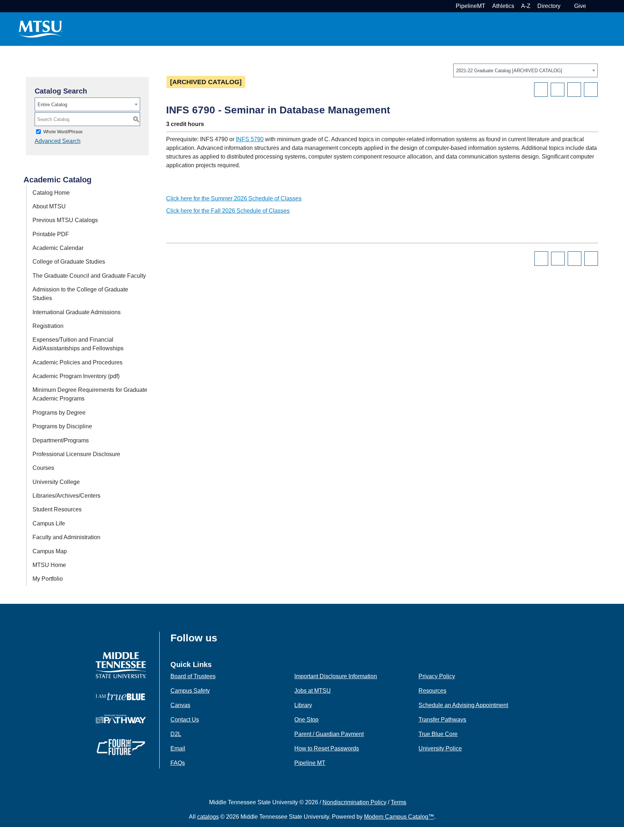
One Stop (306, 719)
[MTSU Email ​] (566, 6)
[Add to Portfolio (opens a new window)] (541, 89)
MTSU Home (49, 565)
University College (56, 482)
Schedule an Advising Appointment (463, 705)
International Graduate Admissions (76, 312)
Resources (432, 691)
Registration (48, 326)
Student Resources (57, 509)
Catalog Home (51, 193)
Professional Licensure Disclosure (76, 454)
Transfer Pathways (442, 719)
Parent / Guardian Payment (329, 734)
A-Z (525, 6)
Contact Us (184, 719)
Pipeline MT (309, 763)
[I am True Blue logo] (120, 696)
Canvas (180, 705)
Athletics (503, 6)
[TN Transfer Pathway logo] (120, 718)
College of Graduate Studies (68, 262)
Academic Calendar (57, 248)
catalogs (208, 817)
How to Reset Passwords (326, 748)
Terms (398, 802)
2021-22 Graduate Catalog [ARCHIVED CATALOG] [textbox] (509, 70)
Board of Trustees (193, 676)
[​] (223, 640)
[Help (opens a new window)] (591, 89)
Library (303, 705)
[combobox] (525, 70)
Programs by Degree (59, 413)
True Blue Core (438, 734)
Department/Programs (60, 440)
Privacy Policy (437, 676)
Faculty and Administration (66, 537)
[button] (592, 6)
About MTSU (49, 206)
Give (580, 6)
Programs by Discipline (62, 426)
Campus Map (49, 551)
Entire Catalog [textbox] (52, 104)
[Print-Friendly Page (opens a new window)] (574, 89)
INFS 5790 (250, 139)
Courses (43, 468)
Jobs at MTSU (312, 691)
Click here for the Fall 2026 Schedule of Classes (228, 211)
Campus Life (48, 523)
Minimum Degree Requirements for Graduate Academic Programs (89, 394)
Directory (548, 6)
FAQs (177, 763)
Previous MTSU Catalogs (65, 220)
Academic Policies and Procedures (77, 362)
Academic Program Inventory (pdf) (76, 376)
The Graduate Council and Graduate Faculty (89, 276)
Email (177, 748)
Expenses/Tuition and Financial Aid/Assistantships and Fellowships (78, 344)
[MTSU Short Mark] (40, 28)
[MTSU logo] (120, 665)
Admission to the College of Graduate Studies (80, 293)
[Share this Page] (557, 89)
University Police (440, 748)
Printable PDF (50, 234)
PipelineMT (470, 6)
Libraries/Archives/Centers (66, 496)
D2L (175, 734)
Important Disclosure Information (335, 676)
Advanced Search (58, 141)
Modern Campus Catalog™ (399, 817)
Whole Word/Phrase (63, 131)
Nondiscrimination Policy (354, 802)
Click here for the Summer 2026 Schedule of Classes (234, 198)
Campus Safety (190, 691)
